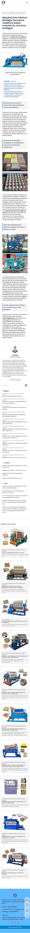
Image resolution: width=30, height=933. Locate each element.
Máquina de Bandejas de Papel (10, 393)
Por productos (21, 550)
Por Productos (21, 393)
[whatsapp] (18, 922)
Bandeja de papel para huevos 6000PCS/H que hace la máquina (14, 402)
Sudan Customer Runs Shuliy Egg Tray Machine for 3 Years (13, 492)
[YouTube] (12, 922)
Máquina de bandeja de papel (10, 550)
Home (3, 12)
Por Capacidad (6, 398)
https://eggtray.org (8, 318)
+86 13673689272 (12, 907)
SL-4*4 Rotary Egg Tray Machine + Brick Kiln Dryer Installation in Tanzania (14, 496)
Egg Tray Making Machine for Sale (12, 396)
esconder (13, 81)
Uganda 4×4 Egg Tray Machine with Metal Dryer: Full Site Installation (14, 487)
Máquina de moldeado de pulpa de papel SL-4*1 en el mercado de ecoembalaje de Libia (14, 502)
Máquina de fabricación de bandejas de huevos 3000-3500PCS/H (13, 415)
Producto (4, 394)
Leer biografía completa (15, 379)
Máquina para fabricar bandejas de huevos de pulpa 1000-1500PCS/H (14, 437)
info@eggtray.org (19, 909)
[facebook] (15, 922)
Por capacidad (6, 406)
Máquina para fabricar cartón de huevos (14, 457)
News (7, 12)
